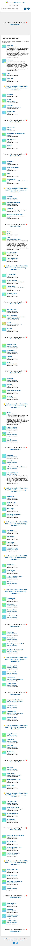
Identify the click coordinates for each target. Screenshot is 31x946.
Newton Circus (11, 683)
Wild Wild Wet (11, 638)
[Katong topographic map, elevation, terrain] (4, 440)
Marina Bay (10, 455)
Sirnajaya (9, 289)
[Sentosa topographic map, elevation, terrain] (4, 330)
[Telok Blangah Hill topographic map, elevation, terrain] (4, 667)
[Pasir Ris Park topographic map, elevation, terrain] (4, 352)
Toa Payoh (10, 767)
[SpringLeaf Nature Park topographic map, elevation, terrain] (4, 515)
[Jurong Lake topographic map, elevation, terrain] (4, 566)
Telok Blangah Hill (12, 666)
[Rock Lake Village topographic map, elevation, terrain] (4, 317)
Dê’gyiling (10, 208)
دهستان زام (9, 182)
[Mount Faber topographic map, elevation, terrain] (4, 787)
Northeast (14, 701)
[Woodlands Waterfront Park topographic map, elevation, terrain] (4, 837)
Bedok (8, 362)
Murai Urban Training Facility (16, 133)
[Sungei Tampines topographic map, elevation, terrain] (4, 735)
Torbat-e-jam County (23, 180)
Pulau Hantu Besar (12, 548)
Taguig (14, 254)
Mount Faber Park (12, 869)
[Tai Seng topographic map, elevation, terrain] (4, 397)
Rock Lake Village (12, 315)
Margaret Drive (11, 344)
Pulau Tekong (11, 570)
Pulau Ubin (10, 161)
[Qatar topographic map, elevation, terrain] (4, 74)
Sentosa (9, 328)
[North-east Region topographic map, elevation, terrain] (4, 259)
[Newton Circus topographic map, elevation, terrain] (4, 685)
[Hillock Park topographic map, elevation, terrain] (4, 633)
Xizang (11, 210)
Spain (8, 107)
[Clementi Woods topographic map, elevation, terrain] (4, 295)
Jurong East (21, 282)
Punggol (9, 384)
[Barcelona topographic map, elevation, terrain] (4, 107)
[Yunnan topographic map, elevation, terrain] (4, 418)
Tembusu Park (11, 139)
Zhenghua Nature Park (14, 779)
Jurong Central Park (13, 853)
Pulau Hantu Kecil (12, 706)
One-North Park (12, 801)
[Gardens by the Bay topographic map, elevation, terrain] (4, 617)
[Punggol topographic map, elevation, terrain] (4, 386)
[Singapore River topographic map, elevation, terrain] (4, 611)
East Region (10, 508)
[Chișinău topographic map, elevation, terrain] (4, 233)
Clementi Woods (12, 293)
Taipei (8, 173)
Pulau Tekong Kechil (13, 167)
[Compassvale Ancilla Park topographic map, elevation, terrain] (4, 701)
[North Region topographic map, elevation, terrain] (4, 543)
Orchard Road (11, 598)
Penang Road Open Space (14, 576)
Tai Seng (9, 396)
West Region (10, 530)
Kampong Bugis (11, 274)
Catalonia (12, 107)
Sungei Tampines (12, 734)
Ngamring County (18, 210)
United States (10, 317)
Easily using (16, 88)
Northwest (14, 713)
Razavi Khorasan (13, 180)
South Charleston (15, 318)
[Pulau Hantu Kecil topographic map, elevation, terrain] (4, 707)
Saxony (13, 216)
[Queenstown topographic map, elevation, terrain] (4, 462)
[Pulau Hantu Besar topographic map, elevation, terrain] (4, 549)
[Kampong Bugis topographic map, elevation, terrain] (4, 276)
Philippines (9, 254)
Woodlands (10, 378)
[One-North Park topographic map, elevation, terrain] (4, 803)
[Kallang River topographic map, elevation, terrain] (4, 605)
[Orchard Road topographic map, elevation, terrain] (4, 599)
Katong (9, 439)
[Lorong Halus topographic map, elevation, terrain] (4, 820)
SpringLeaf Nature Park (14, 514)
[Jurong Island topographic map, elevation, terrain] (4, 113)
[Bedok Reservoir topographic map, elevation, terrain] (4, 876)
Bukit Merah (10, 496)
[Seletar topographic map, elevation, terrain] (4, 434)
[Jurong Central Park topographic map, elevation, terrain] (4, 854)
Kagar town (25, 210)
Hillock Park (10, 632)
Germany (9, 216)
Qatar (8, 73)
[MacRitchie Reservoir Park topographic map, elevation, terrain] (4, 651)
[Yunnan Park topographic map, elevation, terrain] (4, 753)
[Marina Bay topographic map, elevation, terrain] (4, 456)
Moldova (8, 233)
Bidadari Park (11, 678)
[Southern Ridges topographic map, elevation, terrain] (4, 428)
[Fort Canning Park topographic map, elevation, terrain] (4, 478)
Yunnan (9, 412)
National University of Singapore (17, 467)
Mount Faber (10, 785)
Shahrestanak (11, 179)
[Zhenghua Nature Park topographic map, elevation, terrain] (4, 781)
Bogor (8, 237)
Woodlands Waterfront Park (15, 835)
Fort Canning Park (12, 473)
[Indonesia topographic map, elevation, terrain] (4, 65)
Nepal (8, 324)
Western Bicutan (12, 252)
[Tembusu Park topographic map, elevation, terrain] (4, 141)
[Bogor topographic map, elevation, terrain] (4, 243)
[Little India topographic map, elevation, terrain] (4, 583)
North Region (11, 542)
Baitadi (9, 322)
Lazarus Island (11, 672)
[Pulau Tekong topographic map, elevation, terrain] (4, 571)
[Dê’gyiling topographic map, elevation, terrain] (4, 210)
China (8, 210)
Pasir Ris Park (11, 350)
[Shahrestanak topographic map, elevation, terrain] (4, 181)
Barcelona (10, 105)
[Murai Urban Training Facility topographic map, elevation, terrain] (4, 135)
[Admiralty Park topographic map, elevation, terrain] (4, 713)
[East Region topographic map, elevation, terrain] (4, 510)
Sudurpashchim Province (16, 324)
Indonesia (10, 60)
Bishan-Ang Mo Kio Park (14, 847)
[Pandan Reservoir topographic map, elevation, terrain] (4, 282)
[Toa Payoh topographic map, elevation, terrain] (4, 769)
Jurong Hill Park (12, 717)
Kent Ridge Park (11, 309)
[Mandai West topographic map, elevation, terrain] (4, 538)
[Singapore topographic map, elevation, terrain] (4, 51)
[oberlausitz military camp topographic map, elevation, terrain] (4, 216)
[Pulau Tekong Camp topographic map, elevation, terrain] (4, 809)
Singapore (10, 45)
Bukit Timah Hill (11, 921)
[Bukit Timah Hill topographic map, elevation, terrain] (4, 922)
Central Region (11, 841)
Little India (10, 582)
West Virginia (17, 317)
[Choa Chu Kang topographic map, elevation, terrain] (4, 504)
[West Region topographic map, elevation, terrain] (4, 532)
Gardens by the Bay (13, 616)
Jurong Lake (10, 564)
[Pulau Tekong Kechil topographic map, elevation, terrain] (4, 169)
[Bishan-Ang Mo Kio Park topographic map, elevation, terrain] (4, 848)
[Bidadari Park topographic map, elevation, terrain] (4, 679)
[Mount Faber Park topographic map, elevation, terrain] (4, 871)
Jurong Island (11, 111)
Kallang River (11, 604)
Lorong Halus (11, 819)
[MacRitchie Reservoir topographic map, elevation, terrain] (4, 204)
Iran (7, 180)
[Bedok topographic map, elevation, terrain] (4, 364)
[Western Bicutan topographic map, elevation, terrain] (4, 254)
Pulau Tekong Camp (13, 807)
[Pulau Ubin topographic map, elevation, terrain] (4, 163)
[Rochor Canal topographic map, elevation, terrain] (4, 775)
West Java (14, 239)
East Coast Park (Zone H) (14, 881)
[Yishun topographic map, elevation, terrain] (4, 101)
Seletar (9, 433)
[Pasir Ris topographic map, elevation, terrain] (4, 147)
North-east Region (12, 258)
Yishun (9, 99)
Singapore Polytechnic (14, 390)
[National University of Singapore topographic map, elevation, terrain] (4, 468)
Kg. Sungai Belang (12, 813)
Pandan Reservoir (12, 280)
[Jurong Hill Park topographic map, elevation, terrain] (4, 719)
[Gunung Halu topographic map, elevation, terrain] (4, 288)
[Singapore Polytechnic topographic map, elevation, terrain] (4, 392)
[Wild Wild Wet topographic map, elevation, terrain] (4, 639)
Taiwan (8, 175)
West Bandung (21, 287)
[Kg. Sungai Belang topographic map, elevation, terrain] (4, 815)
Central (14, 775)
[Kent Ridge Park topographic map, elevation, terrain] (4, 311)
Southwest (14, 282)
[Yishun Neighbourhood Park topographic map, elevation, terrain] (4, 645)
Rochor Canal (11, 773)
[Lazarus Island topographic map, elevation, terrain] (4, 673)
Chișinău (9, 232)
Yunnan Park (10, 751)
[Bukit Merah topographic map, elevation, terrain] (4, 498)
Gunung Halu (11, 286)
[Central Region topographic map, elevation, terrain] (4, 843)
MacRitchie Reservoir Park (15, 650)
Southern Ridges (12, 427)
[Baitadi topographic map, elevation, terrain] (4, 324)
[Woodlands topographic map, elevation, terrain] (4, 380)
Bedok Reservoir (12, 875)
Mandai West (10, 536)
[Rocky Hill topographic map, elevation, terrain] (4, 747)
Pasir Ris (9, 145)
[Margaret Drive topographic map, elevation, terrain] (4, 346)
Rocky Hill (10, 745)
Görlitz (17, 216)
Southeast (14, 47)
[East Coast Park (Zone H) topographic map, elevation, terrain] (4, 882)
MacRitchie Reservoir (13, 202)
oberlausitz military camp (14, 214)
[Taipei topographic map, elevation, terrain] (4, 175)
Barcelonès (18, 107)
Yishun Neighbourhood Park (15, 644)
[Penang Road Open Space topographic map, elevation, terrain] (4, 577)
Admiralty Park (11, 711)
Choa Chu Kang (11, 502)
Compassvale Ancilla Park (14, 700)
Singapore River (12, 610)
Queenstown (10, 461)
